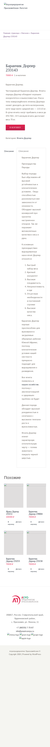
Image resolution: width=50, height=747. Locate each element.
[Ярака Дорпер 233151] (13, 496)
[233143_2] (25, 51)
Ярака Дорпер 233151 (12, 512)
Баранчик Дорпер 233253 (13, 559)
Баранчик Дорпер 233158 (35, 559)
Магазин (25, 33)
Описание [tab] (9, 151)
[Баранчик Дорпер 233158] (36, 543)
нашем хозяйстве (30, 384)
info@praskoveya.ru (25, 631)
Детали (18, 522)
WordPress (36, 654)
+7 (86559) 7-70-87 (25, 627)
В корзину (15, 128)
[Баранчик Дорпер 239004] (36, 496)
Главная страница (11, 33)
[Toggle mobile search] (40, 7)
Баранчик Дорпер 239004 (35, 512)
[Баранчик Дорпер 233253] (13, 543)
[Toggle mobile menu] (45, 7)
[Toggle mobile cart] (35, 7)
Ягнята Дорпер (24, 138)
